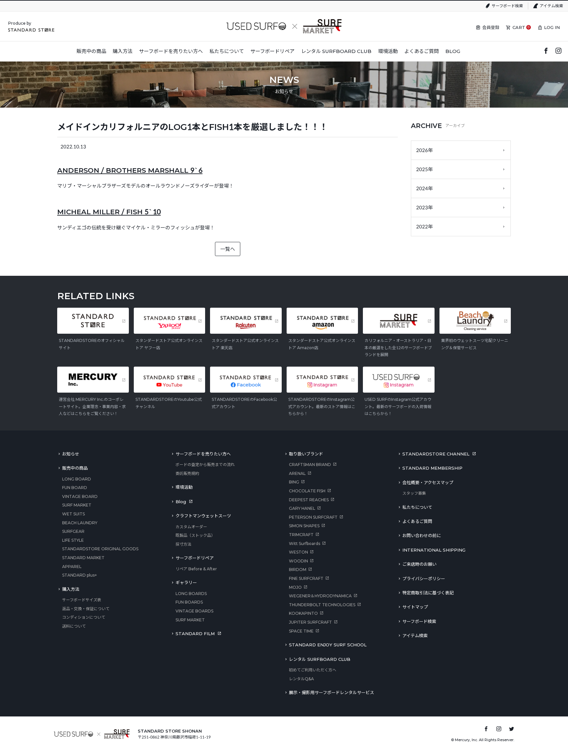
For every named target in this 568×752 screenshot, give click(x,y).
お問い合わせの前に (421, 535)
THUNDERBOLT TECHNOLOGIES (322, 604)
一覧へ (227, 249)
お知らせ (70, 453)
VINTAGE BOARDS (194, 611)
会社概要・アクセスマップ (427, 482)
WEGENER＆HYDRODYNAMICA (320, 595)
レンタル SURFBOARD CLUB (319, 659)
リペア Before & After (196, 568)
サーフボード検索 (507, 5)
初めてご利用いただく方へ (312, 669)
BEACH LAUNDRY (79, 522)
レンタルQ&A (301, 678)
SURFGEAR (73, 531)
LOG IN (552, 27)
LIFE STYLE (73, 540)
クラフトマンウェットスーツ (203, 515)
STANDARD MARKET (83, 557)
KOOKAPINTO (303, 613)
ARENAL (297, 473)
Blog (181, 501)
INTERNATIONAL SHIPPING (433, 550)
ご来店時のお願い (419, 564)
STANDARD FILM (195, 633)
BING (294, 482)
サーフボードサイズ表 (81, 599)
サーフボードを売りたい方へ (203, 453)
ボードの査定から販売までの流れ (205, 464)
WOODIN (298, 560)
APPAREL (72, 566)
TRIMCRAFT (301, 534)
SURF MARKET (76, 505)
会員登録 (490, 27)
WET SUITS (73, 513)
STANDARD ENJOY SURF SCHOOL (328, 644)
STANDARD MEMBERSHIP (432, 468)
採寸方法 (183, 544)
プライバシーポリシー (423, 578)
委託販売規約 (187, 473)
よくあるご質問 (417, 521)
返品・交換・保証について (85, 608)
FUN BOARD (74, 487)
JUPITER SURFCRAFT (310, 622)
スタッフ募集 (414, 493)
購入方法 (70, 589)
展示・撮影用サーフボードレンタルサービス (331, 692)
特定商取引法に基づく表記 (428, 592)
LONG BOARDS (191, 593)
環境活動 (184, 487)
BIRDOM (297, 569)
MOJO (295, 587)
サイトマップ (415, 606)
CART (518, 27)
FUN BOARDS (189, 602)
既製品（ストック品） (195, 535)
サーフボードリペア (195, 557)
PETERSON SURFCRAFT (313, 517)
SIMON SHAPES (304, 525)
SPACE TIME (301, 631)
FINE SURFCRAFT (306, 578)
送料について (74, 626)
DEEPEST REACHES (309, 499)
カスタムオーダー (191, 526)
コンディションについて (83, 617)
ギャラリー (186, 582)
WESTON (298, 552)
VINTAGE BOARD (80, 496)
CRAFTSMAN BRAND (310, 464)
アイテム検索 (551, 5)
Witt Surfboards (304, 543)
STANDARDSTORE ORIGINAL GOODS (100, 548)
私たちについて (417, 507)
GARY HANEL (302, 508)
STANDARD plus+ (79, 575)
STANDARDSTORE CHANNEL (435, 453)
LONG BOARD (76, 479)
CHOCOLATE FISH (307, 490)
